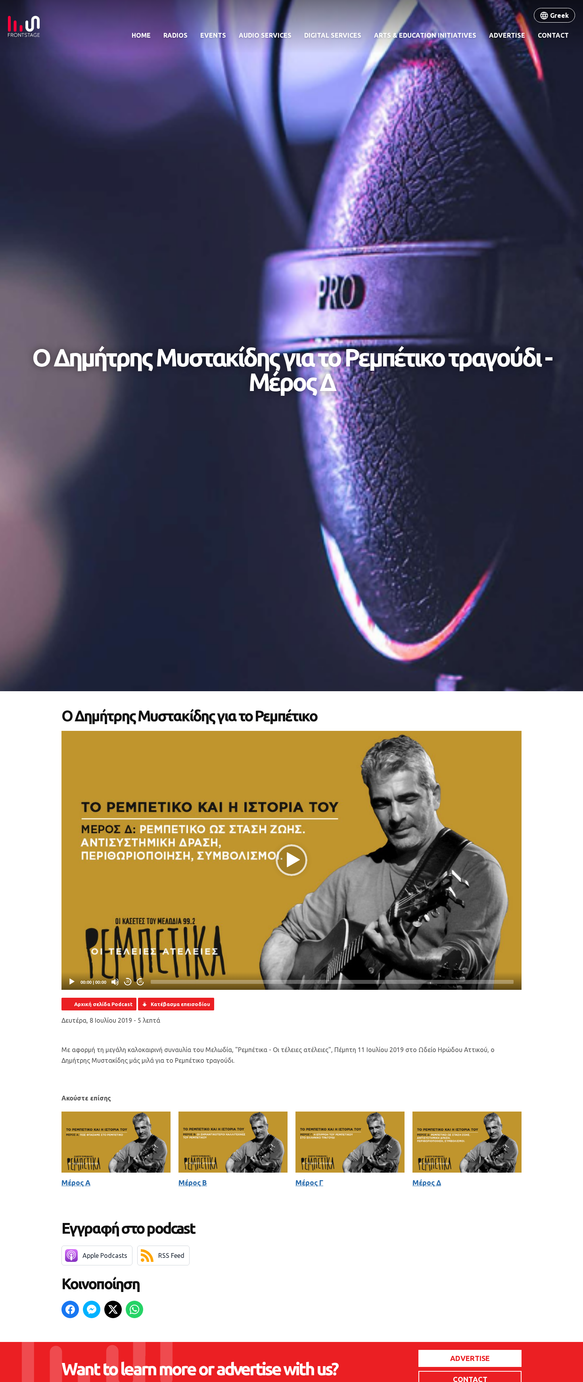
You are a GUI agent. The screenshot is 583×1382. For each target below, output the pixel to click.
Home (141, 35)
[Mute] (115, 982)
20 (127, 981)
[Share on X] (113, 1309)
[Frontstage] (24, 26)
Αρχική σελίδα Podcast (103, 1004)
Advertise (507, 35)
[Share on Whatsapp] (134, 1309)
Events (213, 35)
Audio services (265, 35)
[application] (291, 860)
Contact (553, 35)
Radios (175, 35)
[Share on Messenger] (91, 1309)
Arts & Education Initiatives (425, 35)
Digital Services (332, 35)
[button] (291, 860)
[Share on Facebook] (70, 1309)
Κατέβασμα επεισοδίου (180, 1004)
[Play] (72, 982)
